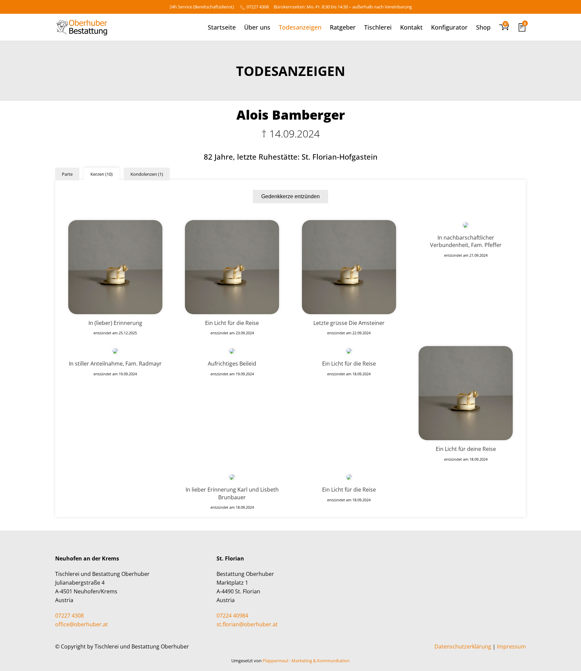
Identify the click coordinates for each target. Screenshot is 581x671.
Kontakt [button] (411, 27)
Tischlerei (378, 27)
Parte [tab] (67, 174)
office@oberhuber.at (81, 624)
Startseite (222, 27)
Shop (483, 27)
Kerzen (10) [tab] (101, 174)
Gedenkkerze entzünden (290, 196)
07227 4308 (257, 7)
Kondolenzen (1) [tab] (146, 174)
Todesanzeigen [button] (300, 27)
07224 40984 (232, 615)
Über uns (257, 27)
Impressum (511, 646)
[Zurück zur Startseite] (81, 27)
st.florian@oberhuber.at (247, 624)
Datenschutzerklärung (462, 646)
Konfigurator (449, 27)
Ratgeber (343, 27)
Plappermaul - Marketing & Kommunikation (306, 661)
